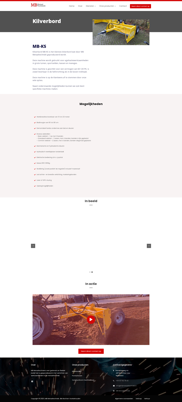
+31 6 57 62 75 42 (122, 381)
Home (71, 6)
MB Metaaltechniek (123, 391)
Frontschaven (77, 376)
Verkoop (139, 399)
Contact (123, 6)
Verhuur (147, 399)
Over (80, 6)
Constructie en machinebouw (83, 380)
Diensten (90, 6)
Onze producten (106, 6)
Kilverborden (76, 371)
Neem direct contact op (140, 6)
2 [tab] (92, 272)
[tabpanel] (91, 246)
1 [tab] (89, 272)
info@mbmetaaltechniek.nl (126, 386)
